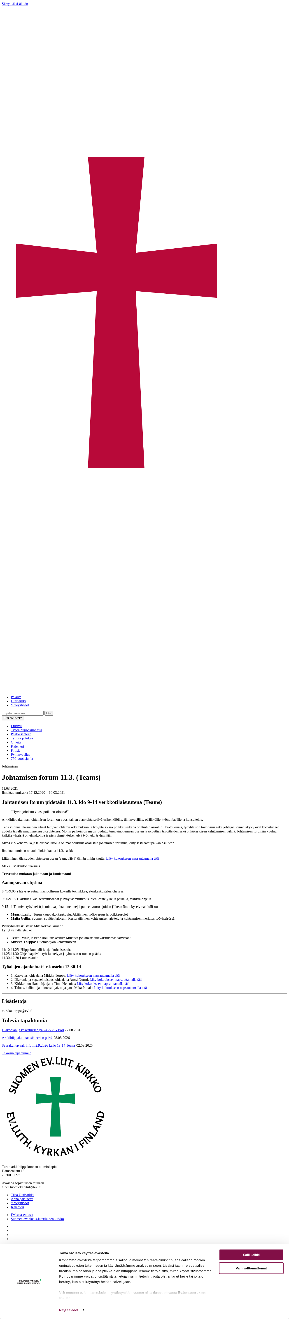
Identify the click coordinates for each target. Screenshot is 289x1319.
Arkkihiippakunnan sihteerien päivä (27, 1038)
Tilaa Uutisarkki (22, 1195)
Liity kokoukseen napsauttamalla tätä (132, 858)
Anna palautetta (22, 1199)
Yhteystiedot (20, 705)
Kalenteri (17, 746)
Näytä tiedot (68, 1310)
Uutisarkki (18, 701)
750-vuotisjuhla (22, 758)
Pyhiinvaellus (20, 754)
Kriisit (15, 750)
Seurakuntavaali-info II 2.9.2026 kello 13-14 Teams (38, 1045)
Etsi (48, 713)
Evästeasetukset (22, 1215)
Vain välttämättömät (251, 1268)
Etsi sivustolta (13, 718)
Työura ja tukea (22, 738)
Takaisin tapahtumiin (16, 1053)
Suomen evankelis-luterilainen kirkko (37, 1219)
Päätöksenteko (21, 734)
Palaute (16, 697)
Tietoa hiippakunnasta (26, 730)
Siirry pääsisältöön (15, 4)
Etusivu (16, 726)
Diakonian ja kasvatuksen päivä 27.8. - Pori (33, 1030)
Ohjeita (16, 742)
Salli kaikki (251, 1255)
